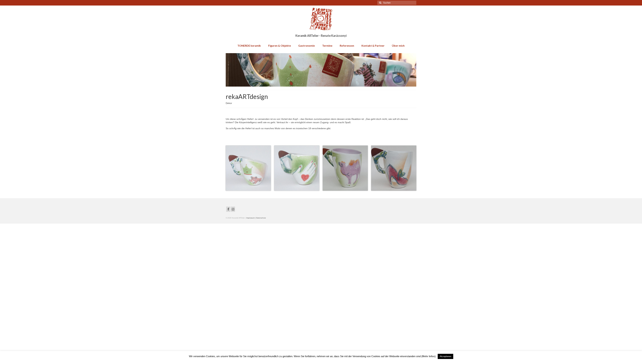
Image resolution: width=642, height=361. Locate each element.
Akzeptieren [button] (445, 356)
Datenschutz (261, 218)
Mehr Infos (428, 356)
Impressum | (251, 218)
